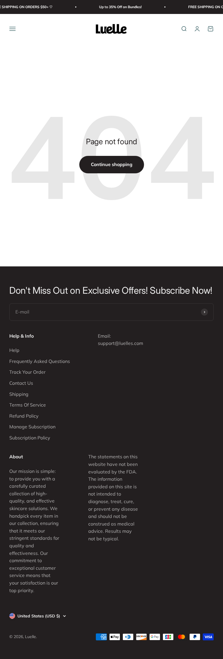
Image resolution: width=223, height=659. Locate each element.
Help (14, 350)
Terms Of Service (27, 405)
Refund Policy (24, 416)
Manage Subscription (32, 427)
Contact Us (21, 383)
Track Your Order (27, 372)
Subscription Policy (29, 438)
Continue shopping (111, 164)
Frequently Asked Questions (39, 361)
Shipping (18, 394)
